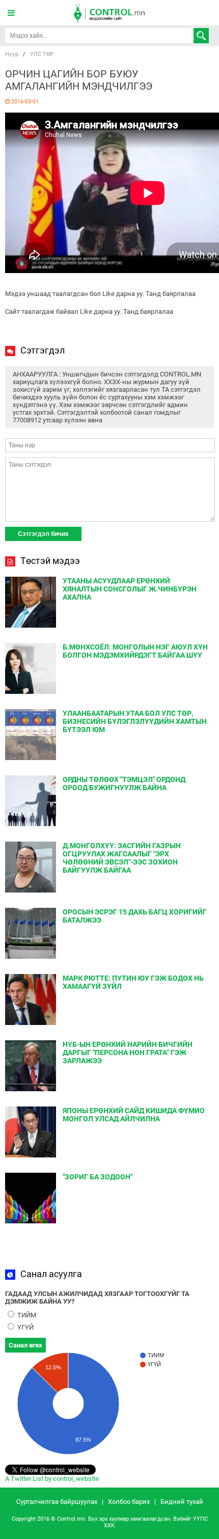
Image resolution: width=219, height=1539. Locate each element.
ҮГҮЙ (25, 1327)
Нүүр (11, 54)
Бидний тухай (181, 1501)
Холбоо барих (129, 1501)
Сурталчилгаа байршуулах (56, 1501)
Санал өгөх (25, 1345)
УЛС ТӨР (41, 54)
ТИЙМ (26, 1315)
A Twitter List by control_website (52, 1478)
